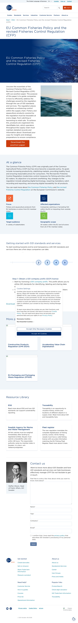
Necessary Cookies (23, 319)
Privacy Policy (47, 315)
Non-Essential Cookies (25, 321)
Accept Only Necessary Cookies (39, 329)
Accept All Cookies (39, 334)
